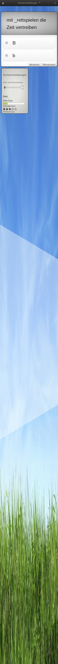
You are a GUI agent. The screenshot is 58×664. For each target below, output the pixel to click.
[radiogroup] (10, 109)
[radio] (4, 109)
